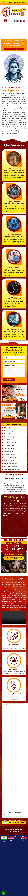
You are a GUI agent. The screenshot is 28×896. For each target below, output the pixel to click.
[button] (5, 20)
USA (11, 840)
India (4, 841)
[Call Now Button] (3, 893)
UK (24, 840)
